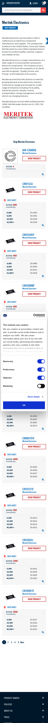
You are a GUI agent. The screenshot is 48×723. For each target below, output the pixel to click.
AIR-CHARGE (29, 150)
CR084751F (28, 438)
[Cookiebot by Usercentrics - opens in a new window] (34, 315)
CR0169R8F (28, 285)
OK (24, 405)
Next (22, 642)
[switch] (41, 369)
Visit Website (10, 28)
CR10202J (27, 540)
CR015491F (28, 235)
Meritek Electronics (29, 153)
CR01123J (27, 184)
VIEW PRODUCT (34, 158)
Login (35, 3)
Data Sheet (11, 200)
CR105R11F (28, 591)
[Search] (43, 10)
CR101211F (28, 489)
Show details (34, 397)
